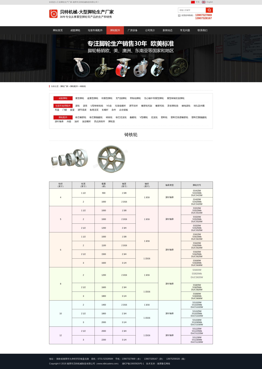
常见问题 (185, 30)
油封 (77, 121)
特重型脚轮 (107, 98)
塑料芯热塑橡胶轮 (179, 117)
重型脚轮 (79, 98)
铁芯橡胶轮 (80, 117)
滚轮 (77, 106)
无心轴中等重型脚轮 (154, 98)
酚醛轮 (133, 117)
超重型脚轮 (92, 98)
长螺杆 (105, 110)
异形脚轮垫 (172, 106)
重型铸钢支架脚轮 (175, 98)
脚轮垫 (111, 121)
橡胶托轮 (159, 106)
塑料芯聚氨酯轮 (199, 117)
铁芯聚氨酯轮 (96, 117)
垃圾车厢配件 (95, 30)
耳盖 (57, 110)
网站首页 (58, 30)
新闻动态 (167, 30)
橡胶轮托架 (146, 106)
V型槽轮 (144, 117)
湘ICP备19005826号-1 (133, 363)
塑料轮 (164, 117)
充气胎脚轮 (121, 98)
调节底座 (82, 110)
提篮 (72, 110)
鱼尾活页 (94, 110)
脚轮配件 (115, 30)
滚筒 (85, 106)
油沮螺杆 (86, 121)
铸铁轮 (83, 86)
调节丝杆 (133, 106)
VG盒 (109, 106)
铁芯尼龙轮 (121, 117)
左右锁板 (123, 110)
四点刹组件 (99, 121)
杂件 (114, 110)
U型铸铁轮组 (97, 106)
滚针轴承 (59, 121)
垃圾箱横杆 (120, 106)
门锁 (64, 110)
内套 (69, 121)
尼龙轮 (154, 117)
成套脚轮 (75, 30)
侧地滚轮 (186, 106)
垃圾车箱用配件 (63, 106)
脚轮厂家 (64, 86)
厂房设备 (133, 30)
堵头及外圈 (199, 106)
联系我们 (202, 30)
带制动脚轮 (135, 98)
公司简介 (150, 30)
